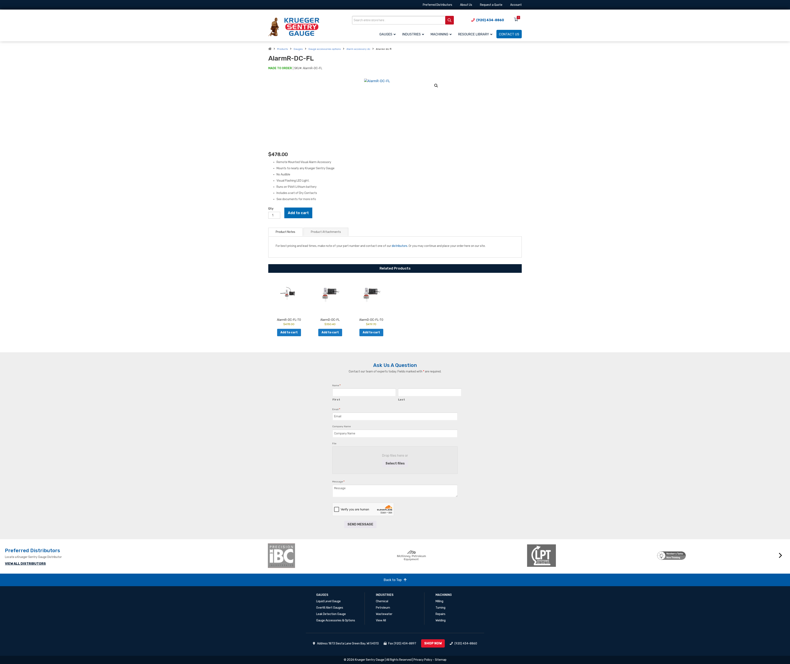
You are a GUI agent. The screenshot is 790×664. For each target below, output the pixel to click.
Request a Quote (491, 5)
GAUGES (322, 595)
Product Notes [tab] (285, 232)
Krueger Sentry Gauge (369, 660)
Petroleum (383, 607)
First (336, 399)
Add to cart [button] (289, 332)
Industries (384, 595)
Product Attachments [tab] (326, 232)
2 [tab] (525, 573)
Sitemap (440, 660)
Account (516, 5)
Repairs (440, 614)
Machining (444, 595)
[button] (436, 85)
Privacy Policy (423, 660)
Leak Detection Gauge (331, 614)
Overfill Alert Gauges (329, 607)
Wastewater (384, 614)
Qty (270, 208)
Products (282, 49)
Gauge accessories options (324, 49)
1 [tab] (519, 573)
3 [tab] (531, 573)
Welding (441, 620)
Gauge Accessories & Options (335, 620)
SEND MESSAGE (360, 524)
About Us (466, 5)
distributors (399, 246)
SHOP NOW (433, 643)
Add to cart (298, 213)
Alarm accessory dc (358, 49)
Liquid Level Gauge (328, 601)
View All (381, 620)
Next (780, 555)
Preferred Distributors (437, 5)
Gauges (298, 49)
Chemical (382, 601)
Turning (440, 607)
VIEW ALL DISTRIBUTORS (25, 564)
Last (401, 399)
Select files (395, 463)
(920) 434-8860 (465, 643)
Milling (439, 601)
